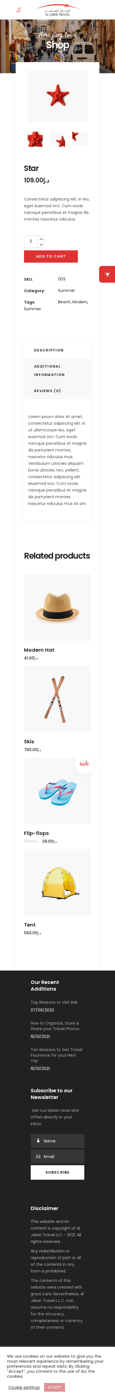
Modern (79, 302)
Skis (29, 741)
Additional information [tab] (49, 370)
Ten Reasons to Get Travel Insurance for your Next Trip (56, 1055)
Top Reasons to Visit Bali (54, 1002)
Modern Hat (39, 649)
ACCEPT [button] (54, 1387)
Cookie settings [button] (24, 1387)
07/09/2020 (42, 1010)
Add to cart (51, 256)
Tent (30, 924)
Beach (64, 302)
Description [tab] (49, 350)
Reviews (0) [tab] (47, 391)
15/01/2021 (40, 1036)
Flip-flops (36, 833)
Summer (66, 290)
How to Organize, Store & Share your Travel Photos (55, 1026)
